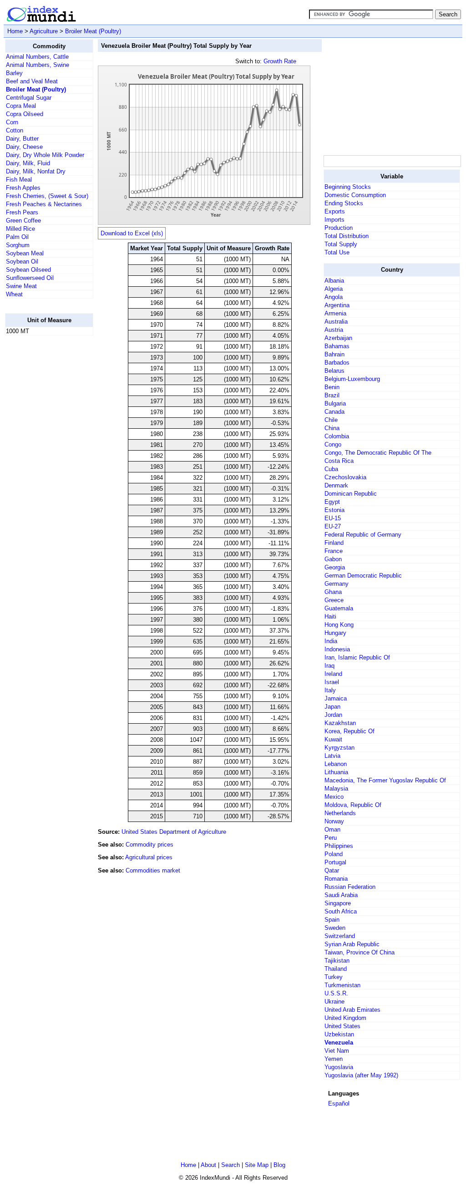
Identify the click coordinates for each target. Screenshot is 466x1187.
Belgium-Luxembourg (352, 378)
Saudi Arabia (341, 895)
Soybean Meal (25, 253)
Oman (332, 829)
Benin (331, 387)
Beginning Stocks (347, 186)
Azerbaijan (338, 338)
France (333, 551)
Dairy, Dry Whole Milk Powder (45, 155)
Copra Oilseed (24, 114)
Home (15, 31)
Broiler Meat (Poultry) (93, 31)
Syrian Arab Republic (352, 944)
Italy (330, 690)
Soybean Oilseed (28, 269)
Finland (334, 542)
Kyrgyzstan (339, 747)
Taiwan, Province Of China (359, 952)
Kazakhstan (340, 723)
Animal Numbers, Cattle (37, 56)
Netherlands (340, 813)
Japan (332, 706)
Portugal (335, 862)
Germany (336, 583)
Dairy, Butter (22, 138)
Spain (331, 919)
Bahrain (334, 354)
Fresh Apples (23, 187)
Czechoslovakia (345, 477)
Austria (333, 329)
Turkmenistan (342, 985)
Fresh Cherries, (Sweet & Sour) (47, 196)
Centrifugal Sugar (28, 97)
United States (342, 1026)
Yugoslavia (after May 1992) (361, 1075)
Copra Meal (21, 105)
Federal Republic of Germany (362, 534)
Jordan (333, 714)
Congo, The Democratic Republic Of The (377, 452)
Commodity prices (149, 844)
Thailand (335, 968)
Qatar (331, 870)
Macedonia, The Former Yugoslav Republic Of (385, 780)
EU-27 (332, 526)
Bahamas (337, 346)
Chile (331, 419)
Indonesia (337, 649)
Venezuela (338, 1042)
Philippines (338, 845)
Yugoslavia (338, 1067)
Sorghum (18, 245)
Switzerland (339, 936)
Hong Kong (339, 624)
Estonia (334, 510)
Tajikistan (337, 960)
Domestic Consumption (355, 195)
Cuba (331, 469)
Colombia (336, 436)
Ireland (333, 673)
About (208, 1165)
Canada (334, 411)
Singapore (337, 903)
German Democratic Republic (363, 575)
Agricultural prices (148, 857)
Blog (279, 1165)
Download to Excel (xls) (132, 233)
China (331, 428)
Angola (333, 297)
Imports (334, 219)
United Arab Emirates (352, 1009)
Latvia (332, 755)
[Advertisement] (41, 479)
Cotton (14, 130)
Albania (334, 280)
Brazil (331, 395)
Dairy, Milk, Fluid (28, 163)
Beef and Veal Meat (32, 81)
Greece (334, 600)
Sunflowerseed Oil (30, 277)
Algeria (333, 288)
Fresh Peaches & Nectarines (44, 204)
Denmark (336, 485)
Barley (14, 73)
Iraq (329, 665)
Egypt (332, 501)
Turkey (333, 977)
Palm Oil (17, 236)
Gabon (333, 559)
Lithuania (336, 772)
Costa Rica (339, 460)
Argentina (337, 305)
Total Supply (340, 244)
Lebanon (335, 764)
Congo (332, 444)
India (330, 641)
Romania (336, 878)
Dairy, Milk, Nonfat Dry (36, 171)
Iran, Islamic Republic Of (357, 657)
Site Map (256, 1165)
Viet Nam (336, 1050)
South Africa (340, 911)
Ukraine (334, 1001)
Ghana (333, 591)
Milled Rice (20, 228)
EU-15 (332, 518)
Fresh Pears (22, 212)
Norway (334, 821)
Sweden (334, 927)
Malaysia (336, 788)
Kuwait (333, 739)
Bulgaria (335, 403)
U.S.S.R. (336, 993)
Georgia (334, 567)
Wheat (14, 294)
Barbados (337, 362)
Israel (331, 682)
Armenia (335, 313)
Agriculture (44, 31)
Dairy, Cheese (24, 146)
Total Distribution (346, 236)
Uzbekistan (339, 1034)
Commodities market (153, 870)
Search (230, 1165)
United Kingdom (345, 1018)
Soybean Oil (22, 261)
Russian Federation (349, 886)
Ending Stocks (343, 203)
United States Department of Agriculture (174, 831)
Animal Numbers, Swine (37, 64)
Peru (330, 837)
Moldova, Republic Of (352, 804)
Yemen (333, 1058)
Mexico (334, 796)
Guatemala (338, 608)
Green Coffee (23, 220)
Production (338, 227)
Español (339, 1103)
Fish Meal (19, 179)
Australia (336, 321)
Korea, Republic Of (349, 731)
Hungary (335, 632)
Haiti (330, 616)
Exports (334, 211)
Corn (12, 122)
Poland (333, 854)
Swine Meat (21, 286)
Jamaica (335, 698)
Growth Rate (279, 61)
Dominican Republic (350, 493)
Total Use (337, 252)
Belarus (334, 370)
